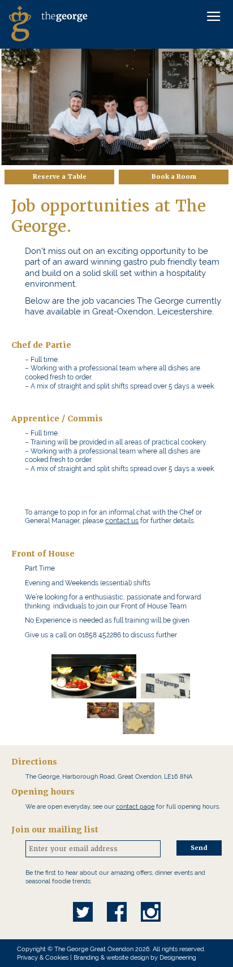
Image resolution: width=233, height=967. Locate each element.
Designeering (177, 957)
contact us (122, 521)
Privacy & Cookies (42, 957)
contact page (135, 806)
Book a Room (174, 176)
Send (199, 848)
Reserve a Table (60, 176)
